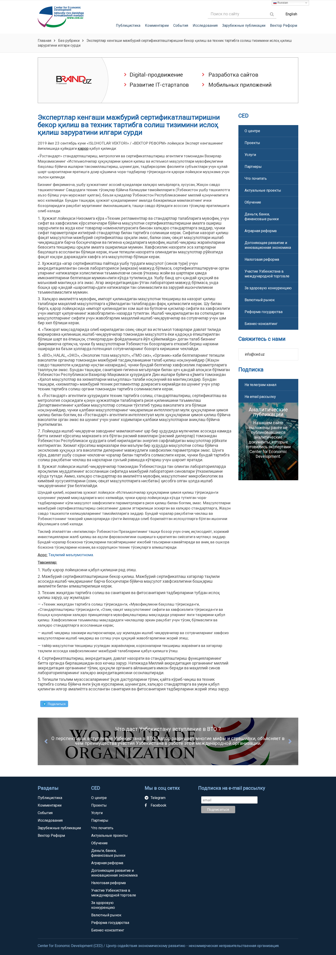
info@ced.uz (255, 354)
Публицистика (128, 25)
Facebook (158, 805)
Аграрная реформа (261, 231)
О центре (252, 131)
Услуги (250, 155)
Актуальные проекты (263, 190)
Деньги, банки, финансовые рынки (262, 216)
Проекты (252, 143)
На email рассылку (260, 396)
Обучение (253, 202)
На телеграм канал (260, 385)
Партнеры (253, 166)
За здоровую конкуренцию (268, 288)
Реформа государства (264, 312)
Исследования (205, 25)
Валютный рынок (260, 300)
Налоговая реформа (262, 259)
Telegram (158, 798)
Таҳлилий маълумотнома (70, 555)
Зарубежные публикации (243, 25)
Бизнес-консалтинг (261, 324)
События (180, 25)
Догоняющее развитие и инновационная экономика (268, 245)
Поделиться (57, 704)
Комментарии (157, 25)
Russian (282, 2)
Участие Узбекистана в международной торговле (267, 273)
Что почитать (256, 178)
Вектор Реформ (283, 25)
